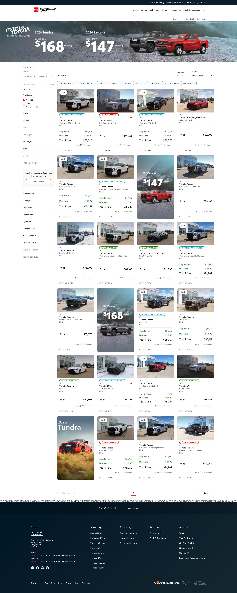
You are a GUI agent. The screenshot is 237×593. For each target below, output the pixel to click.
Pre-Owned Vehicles (99, 538)
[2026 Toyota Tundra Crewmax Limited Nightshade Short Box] (115, 167)
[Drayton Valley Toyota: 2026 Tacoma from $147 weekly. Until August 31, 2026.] (155, 187)
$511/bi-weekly (126, 278)
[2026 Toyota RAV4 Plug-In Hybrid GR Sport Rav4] (195, 100)
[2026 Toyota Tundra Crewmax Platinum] (75, 167)
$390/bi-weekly (205, 472)
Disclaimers (36, 583)
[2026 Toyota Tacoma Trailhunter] (195, 300)
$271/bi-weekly (166, 278)
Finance (165, 10)
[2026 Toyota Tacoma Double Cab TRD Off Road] (75, 300)
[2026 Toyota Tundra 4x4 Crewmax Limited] (155, 366)
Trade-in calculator (128, 543)
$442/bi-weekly (205, 211)
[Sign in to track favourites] (90, 91)
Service (144, 10)
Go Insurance (156, 533)
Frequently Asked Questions (192, 558)
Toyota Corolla (97, 553)
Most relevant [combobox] (198, 76)
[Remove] (29, 89)
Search (26, 72)
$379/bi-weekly (86, 344)
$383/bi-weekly (126, 145)
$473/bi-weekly (206, 278)
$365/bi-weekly (126, 406)
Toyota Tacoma (97, 563)
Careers (182, 553)
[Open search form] (204, 9)
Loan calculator (127, 538)
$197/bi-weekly (86, 406)
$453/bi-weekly (206, 145)
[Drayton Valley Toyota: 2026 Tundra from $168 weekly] (115, 320)
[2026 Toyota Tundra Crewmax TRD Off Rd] (155, 100)
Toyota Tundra (97, 568)
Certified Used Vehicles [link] (195, 19)
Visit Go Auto (185, 538)
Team (181, 533)
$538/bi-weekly (86, 211)
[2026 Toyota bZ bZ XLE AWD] (195, 366)
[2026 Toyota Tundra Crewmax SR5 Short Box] (75, 100)
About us (176, 10)
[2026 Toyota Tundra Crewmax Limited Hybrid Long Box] (115, 234)
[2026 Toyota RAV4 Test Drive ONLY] (115, 366)
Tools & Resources (192, 10)
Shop (135, 10)
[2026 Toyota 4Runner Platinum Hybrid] (75, 234)
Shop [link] (175, 19)
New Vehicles (96, 533)
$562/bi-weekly (205, 344)
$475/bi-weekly (125, 211)
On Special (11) (32, 107)
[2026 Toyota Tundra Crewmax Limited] (115, 428)
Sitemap (86, 583)
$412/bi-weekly (86, 145)
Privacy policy (72, 583)
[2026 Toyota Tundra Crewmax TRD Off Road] (195, 167)
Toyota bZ (95, 548)
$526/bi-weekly (85, 278)
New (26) (29, 100)
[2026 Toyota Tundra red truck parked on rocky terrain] (75, 448)
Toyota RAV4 (96, 558)
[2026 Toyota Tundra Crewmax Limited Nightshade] (195, 234)
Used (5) (29, 103)
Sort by (194, 72)
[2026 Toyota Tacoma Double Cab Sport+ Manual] (195, 428)
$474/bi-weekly (125, 472)
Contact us (36, 527)
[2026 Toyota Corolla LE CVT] (75, 366)
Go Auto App (185, 548)
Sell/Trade (154, 10)
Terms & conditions (53, 583)
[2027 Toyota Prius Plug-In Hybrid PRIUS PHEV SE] (155, 234)
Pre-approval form (128, 533)
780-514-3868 (37, 535)
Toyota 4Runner (97, 543)
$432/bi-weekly (166, 145)
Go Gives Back (185, 543)
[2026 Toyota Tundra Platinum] (155, 300)
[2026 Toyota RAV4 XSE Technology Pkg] (115, 100)
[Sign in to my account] (205, 2)
